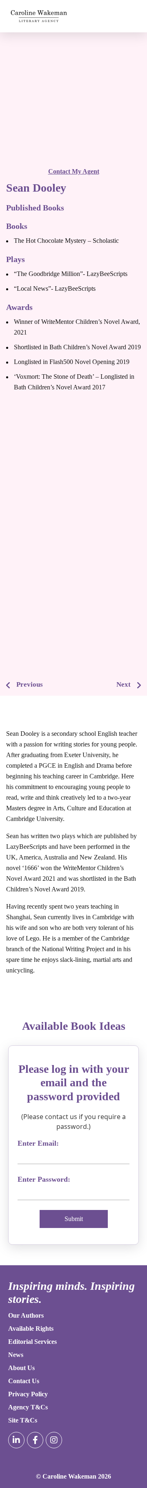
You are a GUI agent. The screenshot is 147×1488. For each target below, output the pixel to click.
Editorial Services (32, 1341)
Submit (74, 1218)
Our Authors (26, 1315)
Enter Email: (38, 1143)
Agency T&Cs (28, 1407)
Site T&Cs (22, 1420)
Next (123, 684)
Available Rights (30, 1328)
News (15, 1354)
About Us (21, 1367)
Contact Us (23, 1380)
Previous (29, 684)
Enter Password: (44, 1179)
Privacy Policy (28, 1394)
